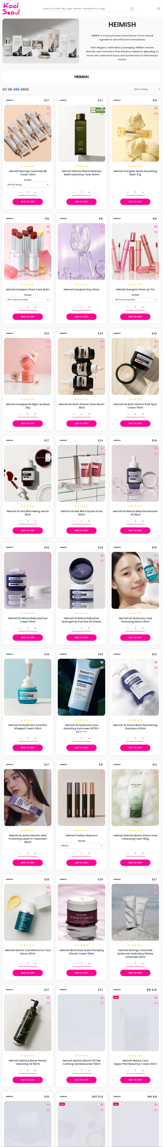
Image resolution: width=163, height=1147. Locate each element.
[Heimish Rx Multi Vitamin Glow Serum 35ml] (81, 366)
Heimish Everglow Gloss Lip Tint (135, 289)
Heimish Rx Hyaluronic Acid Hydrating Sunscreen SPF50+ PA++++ (81, 728)
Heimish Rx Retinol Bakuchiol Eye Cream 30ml (27, 619)
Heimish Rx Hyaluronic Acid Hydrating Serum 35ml (135, 619)
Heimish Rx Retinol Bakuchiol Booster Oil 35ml (135, 513)
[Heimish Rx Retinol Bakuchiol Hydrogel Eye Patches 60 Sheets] (81, 580)
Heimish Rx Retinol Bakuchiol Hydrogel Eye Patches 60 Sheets (81, 619)
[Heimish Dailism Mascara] (81, 797)
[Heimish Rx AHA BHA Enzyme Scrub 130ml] (81, 473)
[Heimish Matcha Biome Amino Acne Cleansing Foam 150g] (135, 797)
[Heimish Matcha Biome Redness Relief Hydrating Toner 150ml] (81, 133)
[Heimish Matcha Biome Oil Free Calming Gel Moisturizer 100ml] (81, 1022)
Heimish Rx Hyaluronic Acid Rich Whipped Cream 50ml (27, 726)
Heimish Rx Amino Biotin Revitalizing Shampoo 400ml (135, 726)
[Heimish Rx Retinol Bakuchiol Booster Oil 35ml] (135, 473)
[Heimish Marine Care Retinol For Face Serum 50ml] (27, 912)
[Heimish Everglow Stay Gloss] (81, 251)
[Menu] (159, 8)
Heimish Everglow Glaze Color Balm (28, 289)
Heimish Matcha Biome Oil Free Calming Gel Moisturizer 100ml (82, 1062)
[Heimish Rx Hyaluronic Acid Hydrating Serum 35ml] (135, 580)
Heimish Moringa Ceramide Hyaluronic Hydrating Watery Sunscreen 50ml (135, 954)
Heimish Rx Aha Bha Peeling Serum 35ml (28, 513)
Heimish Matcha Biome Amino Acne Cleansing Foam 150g (135, 837)
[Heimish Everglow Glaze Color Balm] (27, 251)
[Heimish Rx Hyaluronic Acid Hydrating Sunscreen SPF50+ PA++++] (81, 687)
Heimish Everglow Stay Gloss (81, 289)
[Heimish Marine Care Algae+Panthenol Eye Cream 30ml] (135, 1022)
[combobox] (89, 9)
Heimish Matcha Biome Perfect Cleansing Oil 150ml (28, 1062)
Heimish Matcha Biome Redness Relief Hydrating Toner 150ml (81, 172)
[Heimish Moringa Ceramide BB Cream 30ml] (27, 133)
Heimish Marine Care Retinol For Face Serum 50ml (28, 952)
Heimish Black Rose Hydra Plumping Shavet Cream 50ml (82, 952)
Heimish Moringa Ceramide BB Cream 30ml (27, 172)
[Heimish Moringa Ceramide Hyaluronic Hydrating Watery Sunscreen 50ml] (135, 912)
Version (28, 180)
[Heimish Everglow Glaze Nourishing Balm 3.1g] (135, 133)
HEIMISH (9, 100)
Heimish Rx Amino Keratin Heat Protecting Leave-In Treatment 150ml (28, 839)
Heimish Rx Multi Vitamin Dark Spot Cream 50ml (135, 406)
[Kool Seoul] (11, 8)
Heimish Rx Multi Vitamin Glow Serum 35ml (81, 406)
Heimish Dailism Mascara (81, 835)
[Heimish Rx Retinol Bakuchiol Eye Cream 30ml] (27, 580)
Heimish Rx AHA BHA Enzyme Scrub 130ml (81, 513)
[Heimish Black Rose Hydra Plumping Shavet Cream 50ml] (81, 912)
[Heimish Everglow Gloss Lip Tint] (135, 251)
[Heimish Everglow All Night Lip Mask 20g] (27, 366)
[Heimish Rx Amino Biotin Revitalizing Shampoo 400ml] (135, 687)
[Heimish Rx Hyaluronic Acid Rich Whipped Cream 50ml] (27, 687)
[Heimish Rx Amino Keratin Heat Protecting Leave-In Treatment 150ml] (27, 797)
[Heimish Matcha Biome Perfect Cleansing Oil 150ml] (27, 1022)
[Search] (132, 9)
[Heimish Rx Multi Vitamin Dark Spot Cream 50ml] (135, 366)
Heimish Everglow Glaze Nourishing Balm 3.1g (135, 172)
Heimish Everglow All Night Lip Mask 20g (28, 406)
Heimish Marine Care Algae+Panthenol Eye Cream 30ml (135, 1062)
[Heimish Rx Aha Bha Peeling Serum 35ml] (27, 473)
